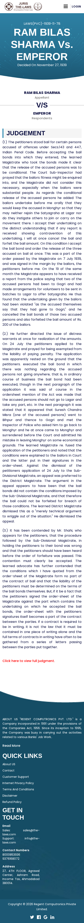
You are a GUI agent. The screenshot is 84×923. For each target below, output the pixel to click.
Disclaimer (9, 795)
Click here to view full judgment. (28, 661)
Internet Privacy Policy (18, 783)
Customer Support (15, 776)
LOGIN (76, 6)
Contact (8, 770)
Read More (11, 745)
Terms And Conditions (18, 789)
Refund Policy (12, 802)
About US (8, 764)
